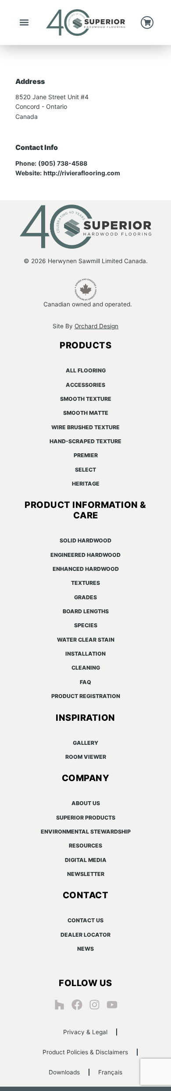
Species (85, 625)
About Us (85, 803)
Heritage (86, 483)
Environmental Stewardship (86, 831)
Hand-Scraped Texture (85, 441)
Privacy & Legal (85, 1031)
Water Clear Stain (85, 639)
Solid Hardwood (85, 540)
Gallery (85, 743)
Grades (85, 597)
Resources (85, 845)
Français (110, 1072)
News (85, 948)
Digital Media (86, 860)
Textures (85, 583)
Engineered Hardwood (85, 555)
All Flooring (86, 370)
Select (85, 469)
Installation (85, 653)
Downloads (64, 1072)
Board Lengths (86, 611)
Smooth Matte (85, 413)
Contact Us (85, 920)
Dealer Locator (85, 934)
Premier (86, 455)
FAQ (85, 682)
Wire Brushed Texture (85, 427)
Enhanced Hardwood (86, 569)
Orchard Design (96, 326)
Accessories (85, 385)
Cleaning (85, 667)
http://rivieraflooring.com (81, 173)
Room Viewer (85, 757)
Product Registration (85, 696)
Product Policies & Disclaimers (85, 1052)
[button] (24, 22)
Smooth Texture (85, 399)
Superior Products (85, 817)
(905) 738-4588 (62, 163)
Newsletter (85, 874)
